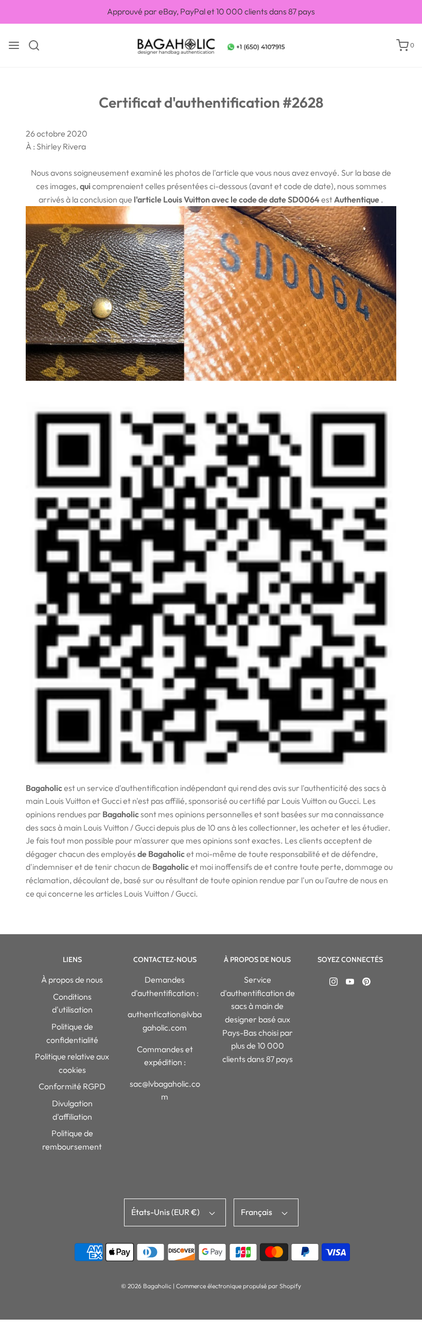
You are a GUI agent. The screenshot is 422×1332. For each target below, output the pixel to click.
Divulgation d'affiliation (72, 1110)
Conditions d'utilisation (72, 1003)
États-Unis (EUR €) (166, 1212)
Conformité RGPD (72, 1086)
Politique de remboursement (72, 1140)
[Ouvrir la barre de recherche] (38, 45)
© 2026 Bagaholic (146, 1286)
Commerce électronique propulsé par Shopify (238, 1286)
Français (257, 1212)
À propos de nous (72, 979)
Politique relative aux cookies (72, 1063)
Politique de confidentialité (72, 1033)
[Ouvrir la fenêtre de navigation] (14, 45)
